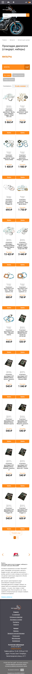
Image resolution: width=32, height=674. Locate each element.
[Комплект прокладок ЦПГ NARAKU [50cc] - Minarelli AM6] (22, 362)
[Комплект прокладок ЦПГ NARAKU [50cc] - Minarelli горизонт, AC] (22, 406)
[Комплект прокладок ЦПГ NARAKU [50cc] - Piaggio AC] (8, 495)
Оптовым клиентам (16, 617)
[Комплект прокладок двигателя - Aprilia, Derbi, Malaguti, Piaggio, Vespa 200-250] (8, 96)
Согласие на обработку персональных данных (16, 666)
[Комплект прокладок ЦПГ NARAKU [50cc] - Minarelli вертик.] (8, 406)
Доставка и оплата (16, 620)
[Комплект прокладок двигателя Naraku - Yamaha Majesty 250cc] (8, 230)
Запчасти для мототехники (16, 633)
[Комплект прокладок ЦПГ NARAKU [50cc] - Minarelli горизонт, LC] (8, 451)
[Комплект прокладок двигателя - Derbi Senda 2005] (22, 96)
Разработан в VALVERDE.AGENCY (16, 673)
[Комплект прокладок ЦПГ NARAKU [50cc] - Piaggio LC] (22, 495)
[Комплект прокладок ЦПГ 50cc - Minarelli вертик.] (8, 317)
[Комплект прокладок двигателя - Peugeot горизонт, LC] (22, 142)
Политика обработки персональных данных (16, 664)
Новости (16, 624)
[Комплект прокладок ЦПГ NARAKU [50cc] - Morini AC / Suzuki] (22, 451)
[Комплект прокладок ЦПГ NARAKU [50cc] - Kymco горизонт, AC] (8, 362)
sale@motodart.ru (16, 648)
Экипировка (16, 641)
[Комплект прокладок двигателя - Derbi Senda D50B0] (8, 142)
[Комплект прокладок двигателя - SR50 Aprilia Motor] (22, 187)
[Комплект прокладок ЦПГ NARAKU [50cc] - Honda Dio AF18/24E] (22, 317)
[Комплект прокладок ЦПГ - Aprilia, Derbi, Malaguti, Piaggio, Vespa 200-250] (22, 230)
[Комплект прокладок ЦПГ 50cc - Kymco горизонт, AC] (8, 274)
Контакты (16, 622)
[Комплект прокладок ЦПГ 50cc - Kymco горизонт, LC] (22, 274)
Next (29, 554)
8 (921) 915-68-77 (16, 647)
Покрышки (16, 636)
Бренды (16, 631)
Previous (3, 554)
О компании (16, 614)
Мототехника (16, 638)
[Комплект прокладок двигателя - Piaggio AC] (8, 187)
